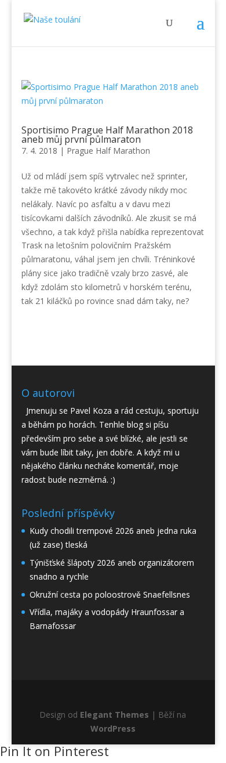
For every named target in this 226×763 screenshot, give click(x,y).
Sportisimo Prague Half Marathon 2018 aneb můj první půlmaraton (107, 135)
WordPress (113, 728)
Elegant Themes (114, 714)
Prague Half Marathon (108, 150)
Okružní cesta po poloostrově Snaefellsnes (110, 594)
